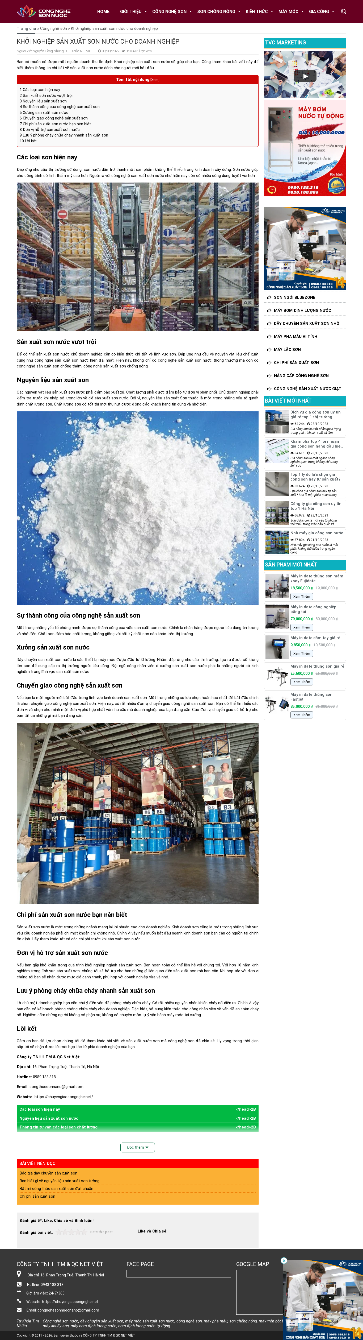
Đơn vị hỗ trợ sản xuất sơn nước (50, 129)
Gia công (319, 11)
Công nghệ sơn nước (60, 1321)
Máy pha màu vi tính (295, 336)
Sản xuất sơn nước (33, 927)
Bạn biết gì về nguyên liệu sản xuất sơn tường (59, 1180)
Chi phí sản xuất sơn (37, 1196)
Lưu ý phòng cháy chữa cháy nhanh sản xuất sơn (64, 135)
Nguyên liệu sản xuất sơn (43, 101)
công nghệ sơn (181, 1041)
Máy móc (288, 11)
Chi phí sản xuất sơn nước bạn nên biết (55, 124)
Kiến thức (257, 11)
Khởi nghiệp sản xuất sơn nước (142, 61)
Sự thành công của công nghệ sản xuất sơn (60, 107)
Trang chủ (26, 28)
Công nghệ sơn (169, 11)
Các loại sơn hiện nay (40, 90)
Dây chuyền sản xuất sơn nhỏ (306, 323)
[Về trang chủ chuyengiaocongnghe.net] (47, 11)
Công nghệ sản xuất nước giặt (307, 388)
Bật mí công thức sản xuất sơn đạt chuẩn (56, 1188)
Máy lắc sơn (287, 349)
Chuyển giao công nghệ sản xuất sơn (54, 118)
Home (103, 11)
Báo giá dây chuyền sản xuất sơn (48, 1173)
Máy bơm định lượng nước (302, 310)
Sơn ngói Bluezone (294, 297)
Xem (154, 79)
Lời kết (28, 141)
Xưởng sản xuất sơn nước (44, 112)
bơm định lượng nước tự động (144, 1326)
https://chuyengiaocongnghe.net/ (64, 1096)
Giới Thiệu (131, 11)
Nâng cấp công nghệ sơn (301, 375)
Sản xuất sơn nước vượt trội (46, 95)
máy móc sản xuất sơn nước (150, 1321)
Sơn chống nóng (216, 11)
